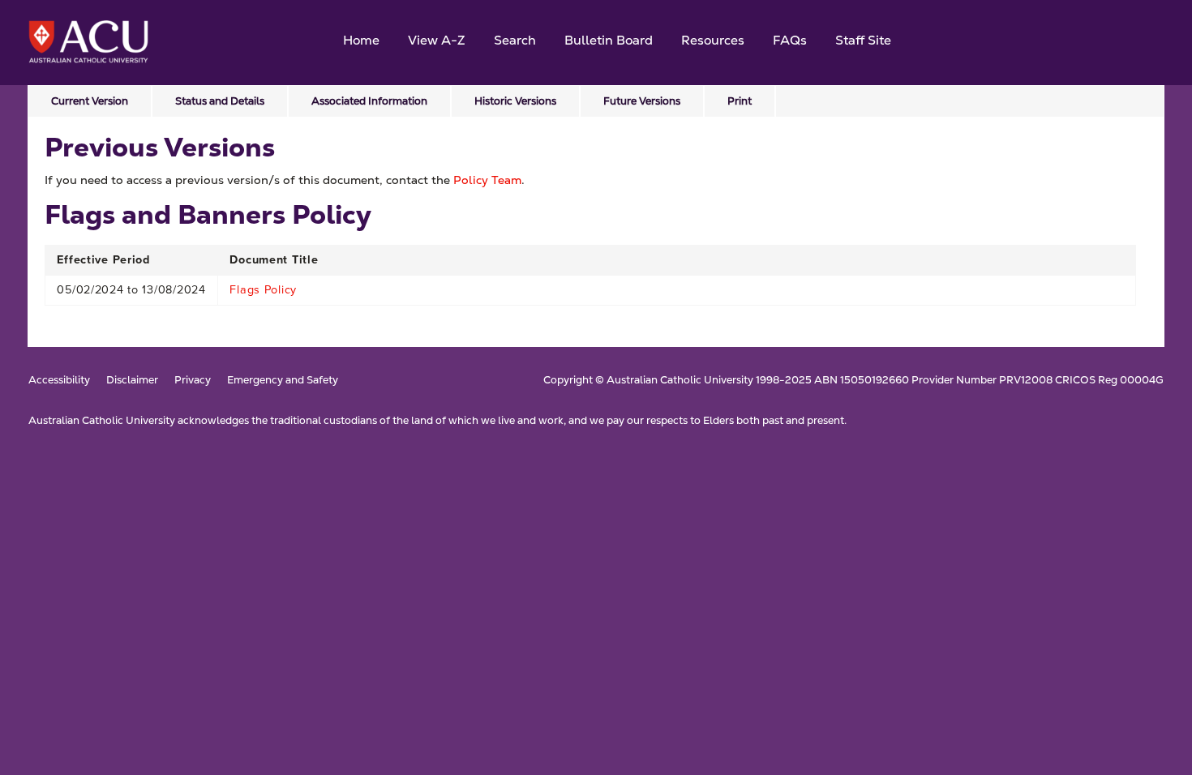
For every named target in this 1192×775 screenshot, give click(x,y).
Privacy (192, 380)
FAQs (790, 40)
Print (739, 101)
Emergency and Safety (282, 380)
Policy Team (487, 180)
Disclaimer (132, 380)
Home (361, 40)
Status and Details (219, 101)
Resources (712, 40)
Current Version (89, 101)
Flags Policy (263, 289)
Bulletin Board (608, 40)
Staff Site (863, 40)
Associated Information (369, 101)
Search (515, 40)
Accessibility (59, 380)
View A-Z (436, 40)
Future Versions (641, 101)
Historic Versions (515, 101)
